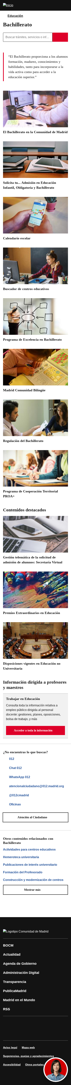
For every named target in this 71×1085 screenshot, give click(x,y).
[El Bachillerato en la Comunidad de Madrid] (35, 114)
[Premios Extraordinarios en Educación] (35, 595)
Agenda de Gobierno (20, 963)
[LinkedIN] (53, 1023)
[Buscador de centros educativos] (35, 271)
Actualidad (11, 954)
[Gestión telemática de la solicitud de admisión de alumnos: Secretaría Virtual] (35, 541)
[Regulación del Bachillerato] (35, 422)
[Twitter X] (31, 1023)
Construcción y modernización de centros (33, 879)
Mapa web (28, 1047)
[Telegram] (42, 1033)
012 (11, 758)
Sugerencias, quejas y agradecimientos (28, 1055)
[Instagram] (19, 1023)
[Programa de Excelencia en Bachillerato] (35, 321)
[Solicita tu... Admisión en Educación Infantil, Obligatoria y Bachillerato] (35, 166)
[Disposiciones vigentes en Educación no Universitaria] (35, 647)
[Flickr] (31, 1033)
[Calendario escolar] (35, 220)
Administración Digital (21, 973)
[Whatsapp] (8, 1033)
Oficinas (15, 804)
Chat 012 (15, 768)
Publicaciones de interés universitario (30, 864)
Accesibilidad (12, 1064)
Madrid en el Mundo (19, 1000)
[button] (35, 730)
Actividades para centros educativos (29, 849)
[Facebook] (8, 1023)
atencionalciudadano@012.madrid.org (36, 786)
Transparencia (14, 982)
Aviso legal (10, 1047)
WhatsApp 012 (19, 777)
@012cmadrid (19, 795)
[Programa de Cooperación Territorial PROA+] (35, 475)
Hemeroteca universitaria (21, 857)
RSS (6, 1009)
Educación (15, 15)
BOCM (8, 945)
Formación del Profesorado (22, 872)
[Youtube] (42, 1023)
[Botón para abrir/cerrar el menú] (65, 5)
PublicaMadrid (14, 991)
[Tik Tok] (19, 1033)
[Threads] (53, 1033)
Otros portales (34, 1064)
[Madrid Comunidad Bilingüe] (35, 372)
